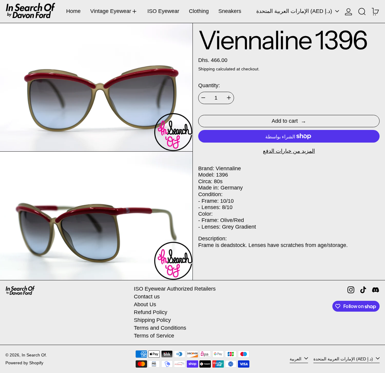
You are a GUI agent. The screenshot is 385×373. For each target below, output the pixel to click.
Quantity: (209, 85)
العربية (296, 358)
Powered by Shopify (24, 362)
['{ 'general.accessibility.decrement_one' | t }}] (203, 98)
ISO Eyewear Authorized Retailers (175, 289)
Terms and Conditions (160, 328)
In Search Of (34, 355)
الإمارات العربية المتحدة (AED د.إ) (295, 11)
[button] (362, 11)
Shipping (206, 68)
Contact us (147, 297)
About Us (145, 304)
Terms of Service (154, 336)
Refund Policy (150, 312)
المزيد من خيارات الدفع (289, 151)
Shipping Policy (152, 320)
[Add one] (229, 98)
